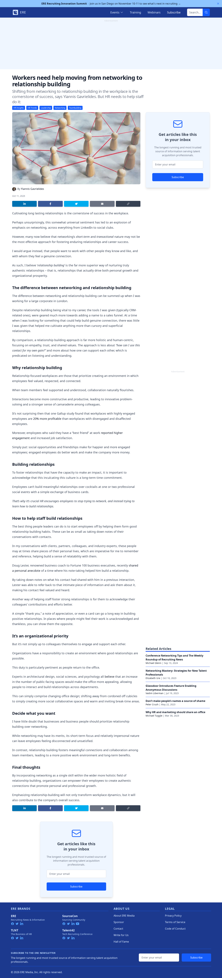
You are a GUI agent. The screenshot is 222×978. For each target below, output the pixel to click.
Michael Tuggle (154, 715)
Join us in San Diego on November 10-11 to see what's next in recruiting (111, 3)
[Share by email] (102, 204)
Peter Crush (152, 704)
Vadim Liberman (154, 693)
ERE (13, 916)
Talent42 (68, 930)
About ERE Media (124, 915)
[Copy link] (128, 204)
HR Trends (32, 107)
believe (109, 676)
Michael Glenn (153, 663)
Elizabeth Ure (153, 678)
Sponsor (119, 922)
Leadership (46, 107)
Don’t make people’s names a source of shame (175, 701)
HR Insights (18, 107)
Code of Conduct (175, 928)
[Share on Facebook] (50, 204)
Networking (60, 107)
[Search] (206, 12)
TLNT (14, 930)
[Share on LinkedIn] (24, 204)
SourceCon (70, 916)
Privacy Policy (173, 915)
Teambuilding (75, 107)
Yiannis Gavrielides (32, 189)
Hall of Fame (121, 941)
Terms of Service (175, 922)
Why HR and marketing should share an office (175, 712)
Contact (118, 928)
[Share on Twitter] (76, 204)
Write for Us (121, 935)
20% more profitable (47, 419)
